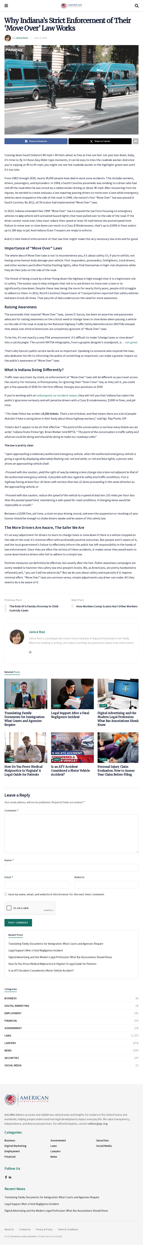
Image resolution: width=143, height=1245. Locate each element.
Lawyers (10, 1043)
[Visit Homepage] (71, 5)
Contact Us (24, 1229)
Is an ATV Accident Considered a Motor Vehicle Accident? (70, 770)
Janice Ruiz (21, 37)
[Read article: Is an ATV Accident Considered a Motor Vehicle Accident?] (72, 747)
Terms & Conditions (68, 1229)
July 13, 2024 (40, 37)
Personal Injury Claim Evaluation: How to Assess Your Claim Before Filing (116, 770)
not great (131, 342)
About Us (9, 1229)
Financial (10, 1020)
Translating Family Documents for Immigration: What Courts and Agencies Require (55, 943)
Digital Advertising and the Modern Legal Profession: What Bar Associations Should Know (60, 957)
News (8, 1050)
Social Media (12, 1065)
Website (79, 877)
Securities (11, 1058)
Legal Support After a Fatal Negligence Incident (35, 950)
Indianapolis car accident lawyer (56, 395)
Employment (13, 1013)
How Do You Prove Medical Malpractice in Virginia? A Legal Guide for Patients (23, 770)
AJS (60, 1236)
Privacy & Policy (44, 1229)
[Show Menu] (6, 5)
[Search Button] (137, 5)
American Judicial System (23, 1236)
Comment (11, 810)
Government (13, 1028)
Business (10, 998)
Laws (10, 705)
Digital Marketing (16, 1005)
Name (9, 860)
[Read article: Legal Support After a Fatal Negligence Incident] (72, 694)
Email (9, 877)
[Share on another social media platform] (136, 141)
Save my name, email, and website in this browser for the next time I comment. (56, 894)
